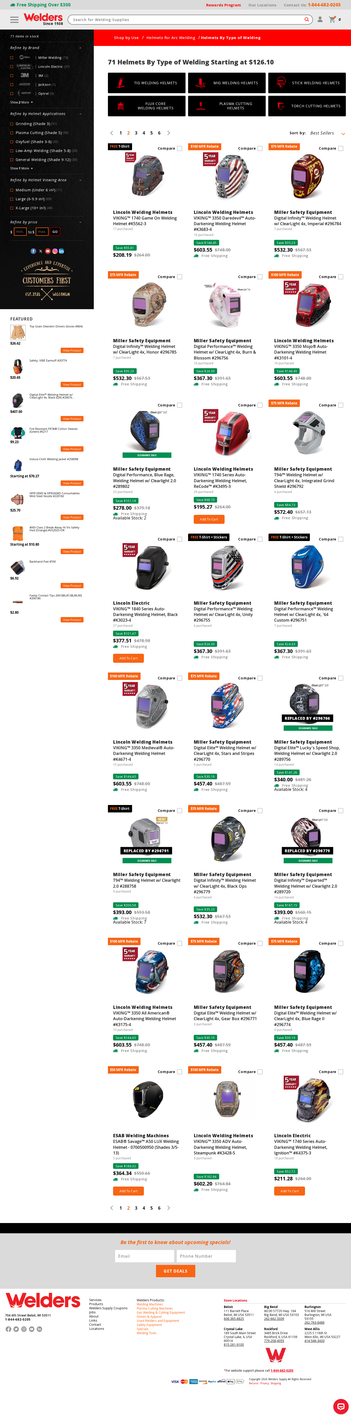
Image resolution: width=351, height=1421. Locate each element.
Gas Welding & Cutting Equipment (161, 1312)
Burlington (312, 1307)
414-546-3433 (314, 1341)
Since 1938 (53, 23)
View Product (72, 350)
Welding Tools (146, 1333)
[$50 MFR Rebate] (147, 1103)
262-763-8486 (314, 1322)
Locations (96, 1328)
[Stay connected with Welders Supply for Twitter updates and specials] (40, 251)
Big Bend (271, 1307)
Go (55, 231)
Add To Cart (209, 519)
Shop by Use (126, 37)
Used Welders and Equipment (158, 1321)
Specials (143, 1329)
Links (93, 1320)
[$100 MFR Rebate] (228, 179)
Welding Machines (150, 1304)
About (94, 1316)
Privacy (265, 1383)
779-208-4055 (274, 1341)
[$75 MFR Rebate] (308, 179)
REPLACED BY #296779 (307, 850)
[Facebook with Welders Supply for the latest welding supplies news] (33, 251)
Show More (19, 102)
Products (96, 1304)
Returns (253, 1383)
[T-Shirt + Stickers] (228, 570)
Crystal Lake (233, 1329)
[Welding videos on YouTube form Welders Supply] (48, 251)
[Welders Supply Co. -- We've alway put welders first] (42, 1312)
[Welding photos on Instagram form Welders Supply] (55, 251)
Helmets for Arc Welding (170, 37)
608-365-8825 (234, 1318)
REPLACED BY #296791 (146, 850)
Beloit (228, 1307)
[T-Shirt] (147, 179)
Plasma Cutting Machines (155, 1308)
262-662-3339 (274, 1318)
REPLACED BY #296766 (307, 718)
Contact (95, 1324)
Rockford (271, 1329)
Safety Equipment (149, 1325)
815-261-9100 (234, 1344)
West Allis (312, 1329)
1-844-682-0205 (18, 1319)
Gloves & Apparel (149, 1316)
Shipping (276, 1383)
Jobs (92, 1312)
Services (95, 1299)
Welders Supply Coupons (108, 1308)
